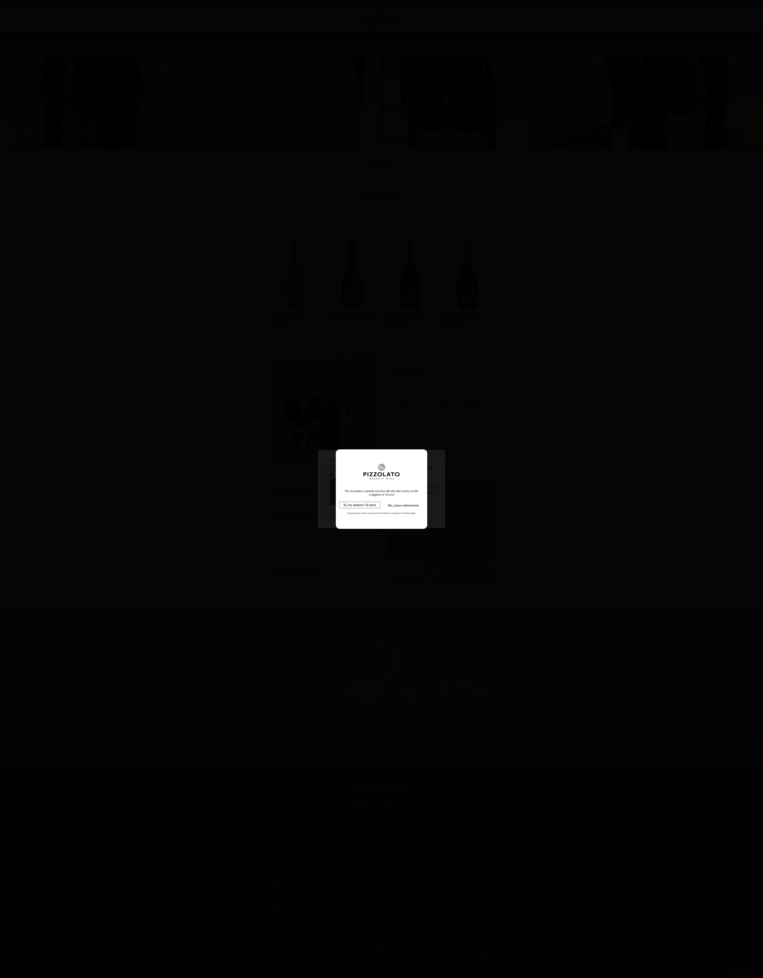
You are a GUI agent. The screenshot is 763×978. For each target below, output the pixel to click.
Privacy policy (409, 513)
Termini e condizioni (392, 513)
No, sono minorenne (403, 505)
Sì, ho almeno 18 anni (360, 505)
